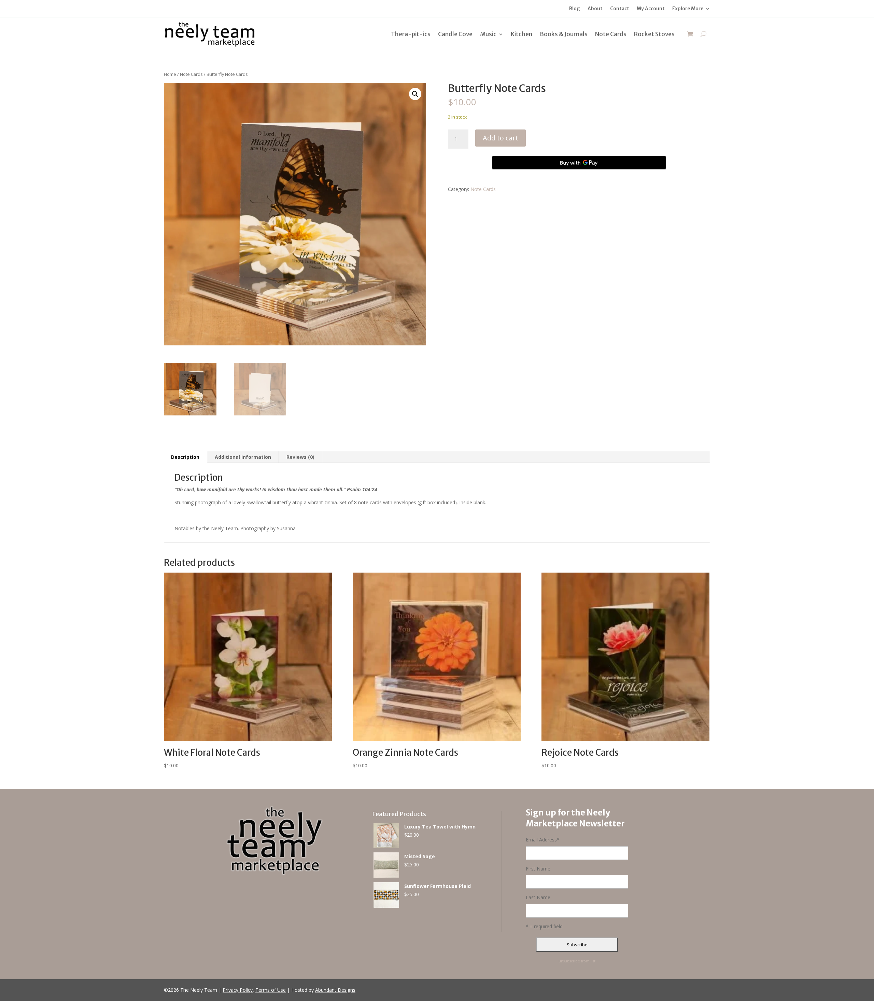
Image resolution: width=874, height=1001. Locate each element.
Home (170, 74)
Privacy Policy (238, 990)
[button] (415, 94)
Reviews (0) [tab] (300, 457)
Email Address (543, 839)
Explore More (687, 9)
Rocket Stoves (654, 34)
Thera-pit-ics (411, 34)
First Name (538, 868)
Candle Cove (455, 34)
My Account (651, 9)
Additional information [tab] (243, 457)
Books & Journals (564, 34)
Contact (619, 9)
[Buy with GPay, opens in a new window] (579, 162)
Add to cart (500, 137)
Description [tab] (185, 457)
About (595, 9)
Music (488, 34)
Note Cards (610, 34)
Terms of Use (270, 990)
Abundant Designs (335, 990)
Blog (574, 9)
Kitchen (521, 34)
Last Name (538, 897)
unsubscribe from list (577, 961)
